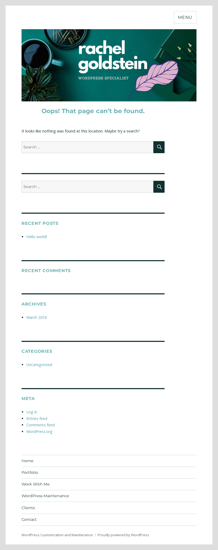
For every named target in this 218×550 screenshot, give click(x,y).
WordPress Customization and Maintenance (57, 534)
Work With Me (36, 484)
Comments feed (40, 424)
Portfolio (30, 472)
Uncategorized (39, 364)
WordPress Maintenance (45, 495)
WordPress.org (39, 431)
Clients (28, 507)
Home (27, 460)
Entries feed (36, 418)
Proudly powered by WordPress (123, 534)
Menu (185, 17)
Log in (31, 411)
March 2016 (36, 317)
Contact (29, 519)
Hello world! (36, 236)
